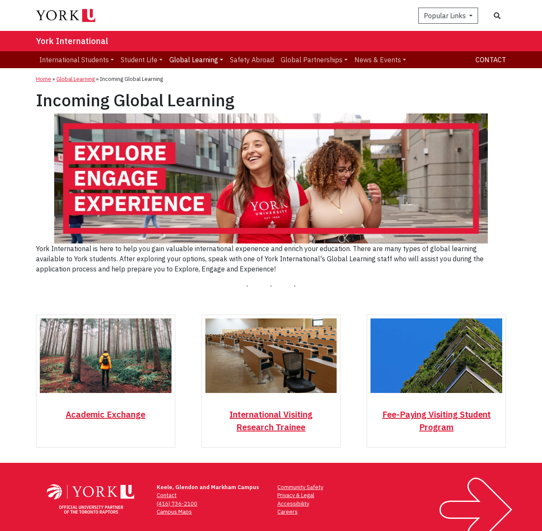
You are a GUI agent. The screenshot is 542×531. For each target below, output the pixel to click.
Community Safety (300, 487)
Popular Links (445, 15)
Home (43, 79)
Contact (491, 59)
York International (72, 41)
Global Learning (75, 79)
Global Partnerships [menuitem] (312, 59)
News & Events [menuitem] (377, 59)
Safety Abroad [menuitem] (252, 59)
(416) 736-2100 (177, 503)
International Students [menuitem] (74, 59)
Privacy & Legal (295, 495)
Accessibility (293, 503)
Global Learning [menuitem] (193, 59)
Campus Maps (174, 511)
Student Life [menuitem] (139, 59)
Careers (287, 511)
